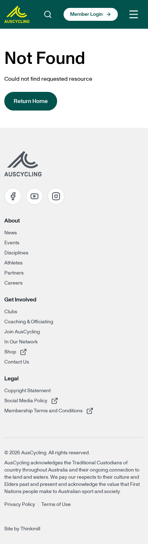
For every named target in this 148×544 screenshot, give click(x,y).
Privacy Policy (19, 504)
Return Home (31, 101)
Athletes (13, 263)
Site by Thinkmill (22, 528)
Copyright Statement (27, 390)
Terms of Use (56, 504)
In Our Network (21, 341)
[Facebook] (13, 196)
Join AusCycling (22, 331)
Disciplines (16, 252)
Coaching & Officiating (28, 321)
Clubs (10, 311)
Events (11, 242)
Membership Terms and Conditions (43, 410)
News (10, 232)
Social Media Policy (26, 400)
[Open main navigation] (134, 14)
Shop (26, 352)
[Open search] (48, 14)
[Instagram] (56, 196)
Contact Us (16, 362)
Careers (13, 283)
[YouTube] (34, 196)
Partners (14, 273)
